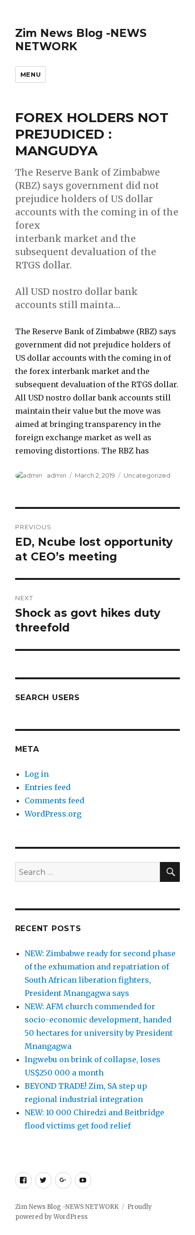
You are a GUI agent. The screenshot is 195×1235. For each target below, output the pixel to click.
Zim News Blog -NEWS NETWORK (67, 1207)
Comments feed (54, 800)
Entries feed (48, 787)
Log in (37, 774)
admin (56, 475)
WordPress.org (53, 813)
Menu (30, 74)
